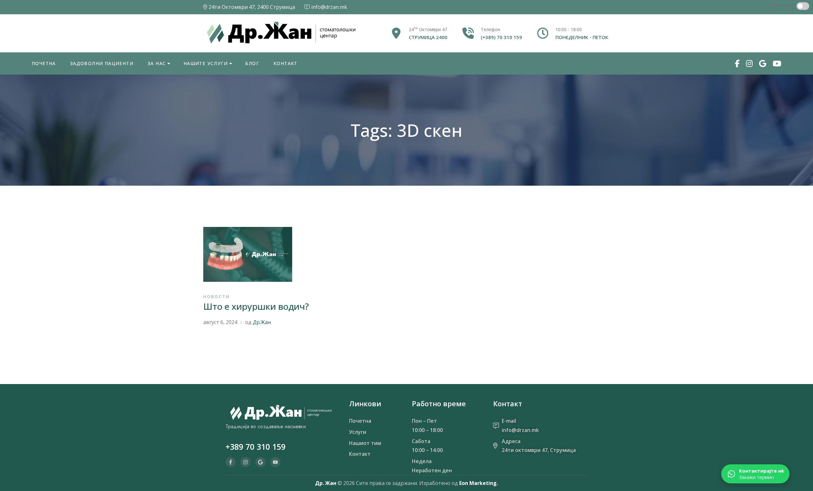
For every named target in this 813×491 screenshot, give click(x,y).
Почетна (44, 63)
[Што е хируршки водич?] (247, 253)
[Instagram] (245, 462)
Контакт (285, 63)
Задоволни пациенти (101, 63)
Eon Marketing (478, 483)
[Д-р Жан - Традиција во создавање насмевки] (280, 32)
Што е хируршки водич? (256, 306)
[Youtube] (275, 462)
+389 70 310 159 (255, 446)
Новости (216, 296)
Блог (252, 63)
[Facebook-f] (230, 462)
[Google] (260, 462)
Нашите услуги (206, 63)
